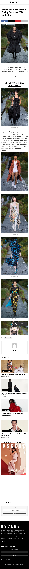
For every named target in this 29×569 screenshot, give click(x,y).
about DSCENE (9, 540)
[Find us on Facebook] (1, 559)
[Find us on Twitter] (3, 559)
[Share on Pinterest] (18, 21)
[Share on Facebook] (4, 21)
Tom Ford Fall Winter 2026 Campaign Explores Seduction (14, 394)
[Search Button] (27, 2)
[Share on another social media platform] (24, 21)
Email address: (14, 508)
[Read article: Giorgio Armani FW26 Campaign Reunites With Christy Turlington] (14, 426)
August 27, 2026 (5, 437)
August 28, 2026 (5, 376)
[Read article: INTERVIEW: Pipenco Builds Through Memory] (14, 366)
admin (15, 350)
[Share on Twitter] (11, 21)
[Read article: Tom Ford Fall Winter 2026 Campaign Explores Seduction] (14, 385)
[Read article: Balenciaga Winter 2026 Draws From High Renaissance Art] (14, 405)
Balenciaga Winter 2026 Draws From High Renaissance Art (12, 414)
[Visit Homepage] (14, 2)
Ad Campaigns (6, 390)
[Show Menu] (2, 2)
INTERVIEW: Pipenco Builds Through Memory (13, 374)
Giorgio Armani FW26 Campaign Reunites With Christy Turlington (14, 434)
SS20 (10, 337)
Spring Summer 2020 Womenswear (14, 84)
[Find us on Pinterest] (9, 559)
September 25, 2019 (5, 18)
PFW (6, 337)
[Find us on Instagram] (6, 559)
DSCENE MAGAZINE (7, 371)
